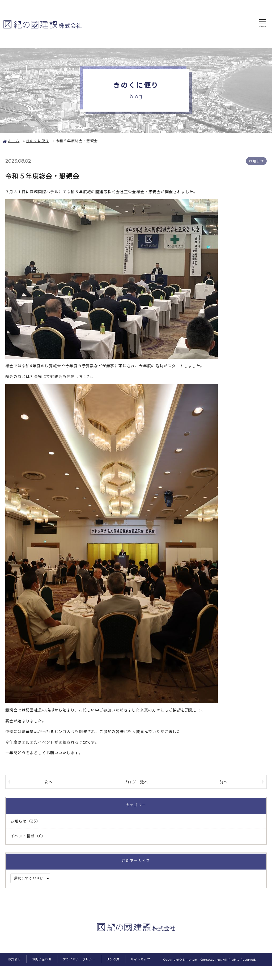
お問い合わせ (42, 959)
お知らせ (14, 959)
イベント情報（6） (28, 836)
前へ (223, 781)
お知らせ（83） (25, 821)
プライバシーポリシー (79, 959)
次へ (49, 781)
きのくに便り (37, 141)
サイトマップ (140, 959)
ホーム (13, 141)
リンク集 (113, 959)
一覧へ (136, 781)
